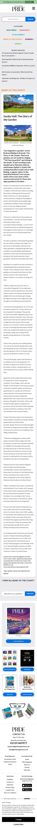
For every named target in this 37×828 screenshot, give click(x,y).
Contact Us (10, 782)
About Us (27, 765)
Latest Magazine (19, 641)
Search (30, 19)
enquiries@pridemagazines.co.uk (18, 746)
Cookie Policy (18, 824)
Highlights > (24, 30)
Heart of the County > (13, 39)
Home (27, 759)
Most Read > (12, 30)
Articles (27, 767)
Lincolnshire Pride (10, 759)
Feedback (10, 779)
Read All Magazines (10, 669)
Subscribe (10, 694)
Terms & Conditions (10, 793)
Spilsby (5, 573)
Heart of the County (13, 90)
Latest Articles (27, 694)
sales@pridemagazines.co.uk (18, 749)
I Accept (18, 819)
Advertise (27, 669)
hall (19, 571)
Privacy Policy (10, 787)
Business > (29, 39)
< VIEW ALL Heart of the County (17, 580)
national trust (25, 571)
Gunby (15, 571)
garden (10, 571)
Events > (18, 44)
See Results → (29, 2)
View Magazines (27, 762)
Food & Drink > (18, 35)
